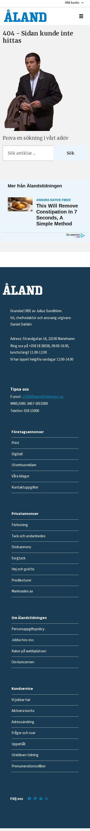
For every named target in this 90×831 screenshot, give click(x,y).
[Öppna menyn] (81, 16)
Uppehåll (18, 744)
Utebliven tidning (25, 755)
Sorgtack (19, 558)
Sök (70, 153)
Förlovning (20, 525)
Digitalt (17, 454)
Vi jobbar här (21, 700)
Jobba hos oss (23, 640)
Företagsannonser (28, 432)
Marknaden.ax (22, 591)
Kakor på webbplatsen (29, 651)
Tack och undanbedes (29, 536)
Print (15, 443)
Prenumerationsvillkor (29, 766)
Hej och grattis (23, 569)
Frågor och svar (24, 733)
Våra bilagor (21, 476)
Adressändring (23, 722)
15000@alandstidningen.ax (43, 396)
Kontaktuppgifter (25, 487)
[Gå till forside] (25, 15)
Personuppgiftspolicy (28, 629)
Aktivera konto (23, 710)
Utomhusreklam (24, 465)
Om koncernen (23, 662)
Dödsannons (21, 547)
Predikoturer (22, 580)
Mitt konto (72, 2)
